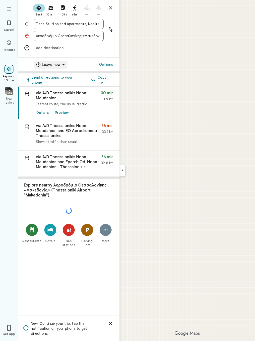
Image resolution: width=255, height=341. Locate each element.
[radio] (39, 9)
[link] (69, 103)
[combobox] (69, 24)
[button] (69, 135)
